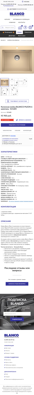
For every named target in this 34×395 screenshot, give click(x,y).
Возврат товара (9, 353)
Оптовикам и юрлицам (21, 19)
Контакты (21, 22)
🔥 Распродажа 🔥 (8, 32)
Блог (6, 374)
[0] (30, 27)
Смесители (28, 32)
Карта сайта (8, 362)
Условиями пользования (21, 324)
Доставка (8, 348)
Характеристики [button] (7, 130)
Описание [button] (17, 130)
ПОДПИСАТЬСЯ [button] (17, 319)
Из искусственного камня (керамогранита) (21, 201)
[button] (8, 5)
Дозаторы (12, 35)
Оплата (7, 350)
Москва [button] (13, 135)
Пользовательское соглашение (14, 367)
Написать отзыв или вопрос (17, 283)
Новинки (12, 22)
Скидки (7, 376)
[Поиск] (2, 27)
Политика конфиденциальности (14, 379)
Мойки (19, 32)
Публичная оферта (10, 365)
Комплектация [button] (27, 130)
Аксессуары (21, 35)
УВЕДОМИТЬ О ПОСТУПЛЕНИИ (17, 124)
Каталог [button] (7, 19)
